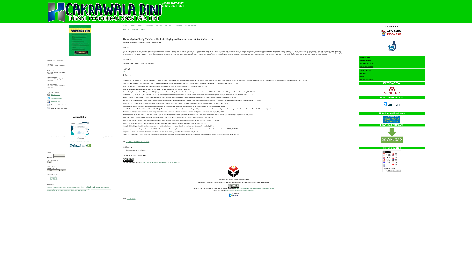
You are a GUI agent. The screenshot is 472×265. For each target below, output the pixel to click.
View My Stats (131, 199)
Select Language (52, 168)
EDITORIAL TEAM (365, 57)
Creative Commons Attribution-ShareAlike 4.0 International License (160, 162)
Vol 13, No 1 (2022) (133, 29)
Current (168, 25)
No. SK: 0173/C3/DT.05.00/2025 (80, 141)
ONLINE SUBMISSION (366, 70)
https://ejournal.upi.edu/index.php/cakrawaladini (239, 190)
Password (50, 157)
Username (50, 155)
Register (149, 25)
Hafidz (143, 29)
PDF (124, 71)
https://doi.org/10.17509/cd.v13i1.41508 (137, 142)
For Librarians (54, 179)
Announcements (191, 25)
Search (159, 25)
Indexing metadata (56, 98)
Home (125, 25)
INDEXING (363, 73)
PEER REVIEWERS (365, 60)
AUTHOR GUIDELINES (366, 63)
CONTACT (362, 76)
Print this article (55, 95)
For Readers (53, 177)
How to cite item (55, 101)
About (132, 25)
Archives (178, 25)
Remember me (54, 160)
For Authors (53, 178)
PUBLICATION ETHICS (366, 79)
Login (140, 25)
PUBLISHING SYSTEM (366, 67)
